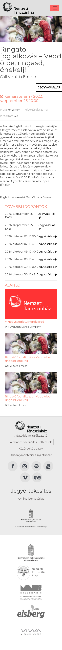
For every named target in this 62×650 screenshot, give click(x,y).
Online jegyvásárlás (31, 498)
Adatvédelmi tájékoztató (31, 435)
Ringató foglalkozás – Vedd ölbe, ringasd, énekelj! (28, 359)
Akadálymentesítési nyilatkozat (31, 455)
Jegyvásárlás (49, 87)
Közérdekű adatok (31, 448)
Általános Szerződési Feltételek (31, 442)
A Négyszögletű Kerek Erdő (24, 321)
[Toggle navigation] (54, 8)
